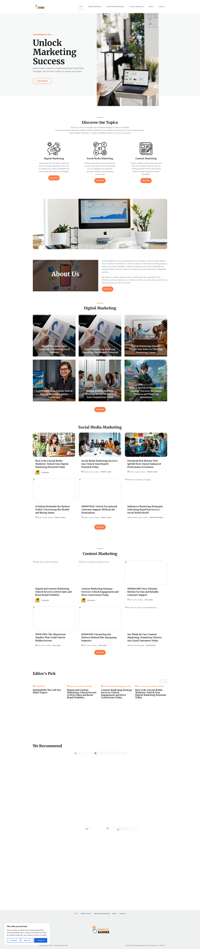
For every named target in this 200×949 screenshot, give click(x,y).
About (151, 7)
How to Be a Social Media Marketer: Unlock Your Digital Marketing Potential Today (82, 694)
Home (81, 7)
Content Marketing (136, 7)
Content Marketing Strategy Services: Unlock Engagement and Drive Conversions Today (48, 694)
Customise (13, 940)
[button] (165, 681)
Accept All (40, 940)
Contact (161, 7)
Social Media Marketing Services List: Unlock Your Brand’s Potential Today (115, 692)
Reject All (27, 940)
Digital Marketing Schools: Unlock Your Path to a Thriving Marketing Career (150, 708)
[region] (27, 934)
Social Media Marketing (115, 7)
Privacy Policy (86, 913)
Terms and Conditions (102, 913)
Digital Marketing (94, 7)
